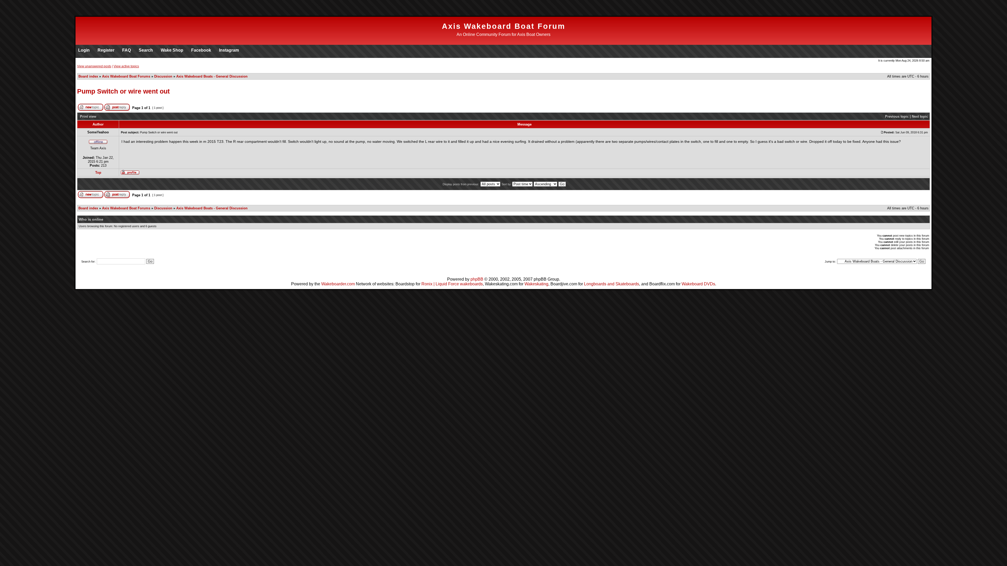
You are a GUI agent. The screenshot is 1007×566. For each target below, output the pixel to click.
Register (106, 50)
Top (98, 173)
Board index (88, 76)
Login (84, 50)
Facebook (201, 50)
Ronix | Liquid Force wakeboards (452, 284)
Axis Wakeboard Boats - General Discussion (212, 76)
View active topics (126, 66)
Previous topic (897, 116)
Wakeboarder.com (338, 284)
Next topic (920, 116)
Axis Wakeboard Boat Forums (126, 76)
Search (146, 50)
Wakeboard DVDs (698, 284)
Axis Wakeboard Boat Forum (503, 26)
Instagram (229, 50)
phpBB (476, 279)
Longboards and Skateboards (611, 284)
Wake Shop (172, 50)
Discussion (163, 76)
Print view (88, 116)
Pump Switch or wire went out (123, 91)
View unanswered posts (94, 66)
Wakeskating (536, 284)
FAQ (126, 50)
